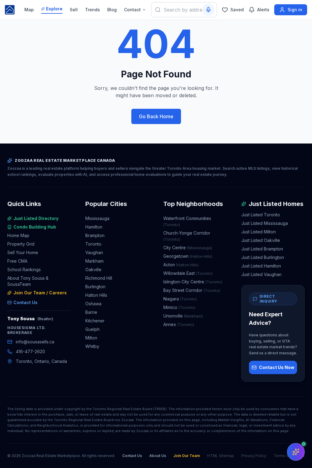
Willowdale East (188, 273)
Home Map (18, 235)
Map (29, 9)
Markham (94, 261)
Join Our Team (186, 455)
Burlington (95, 286)
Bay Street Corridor (191, 290)
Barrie (91, 312)
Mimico (179, 307)
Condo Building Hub (34, 226)
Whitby (92, 346)
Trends (92, 9)
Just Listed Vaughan (261, 274)
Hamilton (93, 226)
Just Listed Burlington (262, 257)
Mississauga (97, 218)
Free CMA (17, 261)
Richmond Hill (98, 278)
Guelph (92, 329)
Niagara (180, 298)
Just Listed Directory (35, 218)
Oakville (93, 269)
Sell (74, 9)
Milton (91, 337)
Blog (112, 9)
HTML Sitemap (220, 455)
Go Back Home (156, 116)
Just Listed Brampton (262, 248)
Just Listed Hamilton (261, 265)
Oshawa (93, 303)
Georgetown (187, 256)
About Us (157, 455)
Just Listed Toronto (260, 214)
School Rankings (24, 269)
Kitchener (95, 320)
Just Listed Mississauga (264, 223)
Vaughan (94, 252)
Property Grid (20, 243)
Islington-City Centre (192, 281)
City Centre (187, 247)
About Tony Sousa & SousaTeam (27, 281)
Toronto (93, 243)
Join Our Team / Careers (40, 292)
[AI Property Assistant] (296, 452)
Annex (178, 324)
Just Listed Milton (258, 231)
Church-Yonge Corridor (186, 236)
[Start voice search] (208, 10)
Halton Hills (96, 295)
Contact (132, 9)
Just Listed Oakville (260, 240)
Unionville (183, 315)
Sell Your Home (22, 252)
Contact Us (25, 302)
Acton (181, 264)
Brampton (95, 235)
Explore (54, 8)
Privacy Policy (253, 455)
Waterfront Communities (187, 221)
